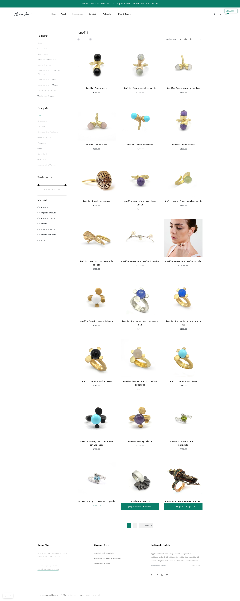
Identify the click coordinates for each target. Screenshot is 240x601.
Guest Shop (43, 54)
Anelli (41, 116)
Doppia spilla (44, 138)
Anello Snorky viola (140, 441)
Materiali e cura (102, 563)
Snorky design (44, 65)
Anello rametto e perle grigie (183, 261)
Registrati (197, 566)
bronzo (44, 224)
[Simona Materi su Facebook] (152, 574)
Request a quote (142, 506)
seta (43, 240)
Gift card (42, 49)
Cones (40, 43)
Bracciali (42, 121)
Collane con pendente (48, 132)
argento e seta (48, 218)
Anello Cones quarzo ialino (183, 88)
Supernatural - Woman (48, 85)
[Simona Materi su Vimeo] (167, 574)
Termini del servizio (104, 553)
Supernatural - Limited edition (49, 72)
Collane (41, 127)
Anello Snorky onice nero (97, 381)
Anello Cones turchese (140, 145)
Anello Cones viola (183, 145)
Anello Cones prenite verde (140, 88)
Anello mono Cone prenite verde (183, 201)
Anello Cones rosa (96, 145)
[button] (230, 11)
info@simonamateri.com (48, 569)
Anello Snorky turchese (183, 381)
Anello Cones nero (96, 88)
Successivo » (146, 525)
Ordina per (171, 39)
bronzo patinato (48, 235)
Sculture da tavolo (47, 165)
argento (44, 207)
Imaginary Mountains (47, 60)
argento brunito (48, 213)
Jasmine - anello (140, 501)
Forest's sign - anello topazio (96, 501)
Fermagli (42, 143)
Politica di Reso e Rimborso (107, 558)
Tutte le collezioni (47, 91)
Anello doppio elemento (96, 201)
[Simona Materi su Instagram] (162, 574)
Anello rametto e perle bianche (140, 261)
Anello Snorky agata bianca (96, 321)
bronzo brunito (48, 229)
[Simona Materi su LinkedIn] (157, 574)
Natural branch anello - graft (183, 501)
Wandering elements (47, 96)
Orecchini (42, 159)
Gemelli (41, 149)
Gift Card (42, 154)
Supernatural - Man (47, 80)
